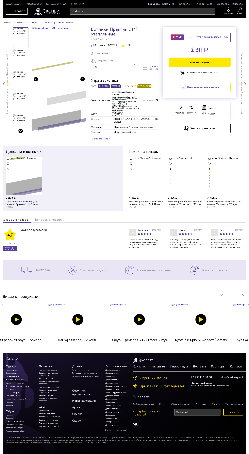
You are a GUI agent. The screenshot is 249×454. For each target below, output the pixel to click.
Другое (77, 366)
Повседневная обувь (15, 421)
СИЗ (42, 407)
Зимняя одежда (12, 373)
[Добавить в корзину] (8, 159)
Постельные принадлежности (84, 373)
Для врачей (110, 376)
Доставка (223, 4)
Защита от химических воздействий (48, 400)
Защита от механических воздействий (49, 383)
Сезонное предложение (81, 392)
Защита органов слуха (48, 420)
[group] (59, 80)
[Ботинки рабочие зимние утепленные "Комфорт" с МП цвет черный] (147, 176)
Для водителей (111, 373)
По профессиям (116, 366)
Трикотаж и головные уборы (18, 399)
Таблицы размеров (143, 404)
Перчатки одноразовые (49, 387)
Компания (168, 4)
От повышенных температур (17, 386)
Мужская (9, 402)
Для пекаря (110, 415)
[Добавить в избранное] (8, 164)
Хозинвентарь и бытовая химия (85, 376)
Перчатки (45, 366)
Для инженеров (112, 389)
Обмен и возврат (180, 404)
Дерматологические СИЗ (49, 426)
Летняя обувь (11, 415)
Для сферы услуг (13, 396)
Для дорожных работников (117, 386)
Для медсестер (111, 402)
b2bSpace (154, 4)
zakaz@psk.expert (14, 4)
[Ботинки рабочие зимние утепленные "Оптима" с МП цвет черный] (225, 176)
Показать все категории (115, 430)
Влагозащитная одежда (16, 379)
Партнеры (218, 366)
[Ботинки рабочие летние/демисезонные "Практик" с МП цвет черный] (186, 176)
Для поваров (111, 418)
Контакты (237, 4)
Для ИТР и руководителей (116, 392)
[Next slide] (20, 131)
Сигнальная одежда (14, 376)
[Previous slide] (36, 79)
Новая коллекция (84, 401)
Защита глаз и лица (47, 413)
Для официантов (112, 409)
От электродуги (12, 392)
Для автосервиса (112, 370)
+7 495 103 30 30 (201, 377)
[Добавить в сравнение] (8, 168)
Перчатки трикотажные (48, 370)
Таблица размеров (153, 67)
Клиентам (185, 4)
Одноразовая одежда (15, 383)
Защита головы (45, 410)
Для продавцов (112, 421)
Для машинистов (112, 399)
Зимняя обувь (11, 418)
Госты (162, 404)
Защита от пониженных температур (48, 374)
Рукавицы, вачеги (46, 378)
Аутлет (77, 407)
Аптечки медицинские (81, 370)
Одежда (11, 366)
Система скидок (234, 404)
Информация (204, 4)
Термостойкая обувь (15, 424)
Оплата (216, 404)
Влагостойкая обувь (14, 428)
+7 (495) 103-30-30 (34, 4)
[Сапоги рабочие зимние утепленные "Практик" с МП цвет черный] (24, 176)
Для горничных (111, 379)
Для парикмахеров (113, 412)
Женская (9, 405)
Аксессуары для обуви (15, 431)
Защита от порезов (47, 395)
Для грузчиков (111, 383)
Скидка (77, 414)
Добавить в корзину (199, 62)
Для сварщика (111, 425)
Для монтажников (113, 405)
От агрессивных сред (15, 389)
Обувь (10, 411)
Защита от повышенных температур (48, 391)
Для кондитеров (112, 396)
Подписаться (233, 412)
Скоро (76, 421)
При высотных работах (48, 423)
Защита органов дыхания (49, 416)
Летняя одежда (12, 370)
